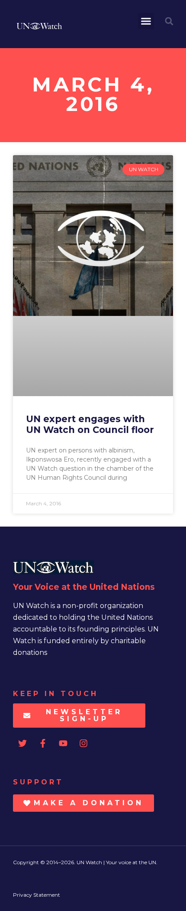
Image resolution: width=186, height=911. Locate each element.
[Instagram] (83, 743)
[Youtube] (63, 743)
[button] (146, 21)
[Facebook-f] (42, 743)
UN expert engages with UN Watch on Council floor (90, 424)
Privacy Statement (36, 894)
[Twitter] (22, 743)
